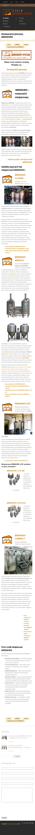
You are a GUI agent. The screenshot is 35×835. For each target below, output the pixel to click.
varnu (17, 367)
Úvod (11, 1)
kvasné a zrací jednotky (25, 367)
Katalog (22, 1)
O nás (6, 23)
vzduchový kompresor (12, 371)
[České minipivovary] (17, 15)
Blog (21, 21)
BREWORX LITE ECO (16, 503)
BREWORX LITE (22, 403)
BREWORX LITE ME (16, 471)
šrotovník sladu (19, 369)
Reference (5, 5)
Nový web (5, 1)
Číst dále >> (11, 741)
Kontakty (23, 23)
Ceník (21, 19)
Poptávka (7, 26)
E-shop (16, 1)
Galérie (6, 21)
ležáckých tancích (16, 123)
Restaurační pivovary (17, 69)
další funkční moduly (26, 373)
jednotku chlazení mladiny (8, 369)
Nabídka (5, 19)
